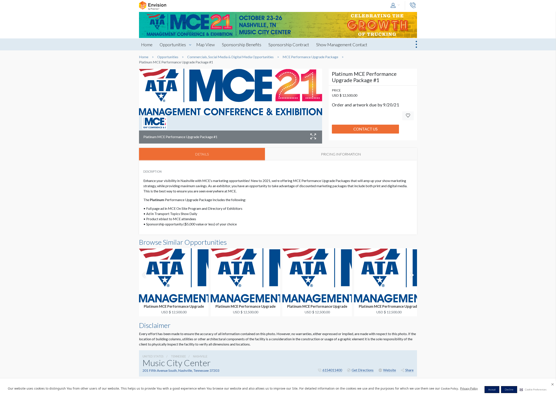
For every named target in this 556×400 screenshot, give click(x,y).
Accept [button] (492, 389)
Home (146, 44)
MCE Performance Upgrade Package (310, 57)
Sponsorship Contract (288, 44)
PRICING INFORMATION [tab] (341, 154)
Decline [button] (509, 389)
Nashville (200, 356)
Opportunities (173, 44)
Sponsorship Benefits (241, 44)
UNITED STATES (153, 356)
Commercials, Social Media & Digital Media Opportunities (230, 57)
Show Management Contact (341, 44)
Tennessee (178, 356)
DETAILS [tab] (202, 154)
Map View (205, 44)
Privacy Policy (469, 388)
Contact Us (365, 129)
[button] (533, 389)
